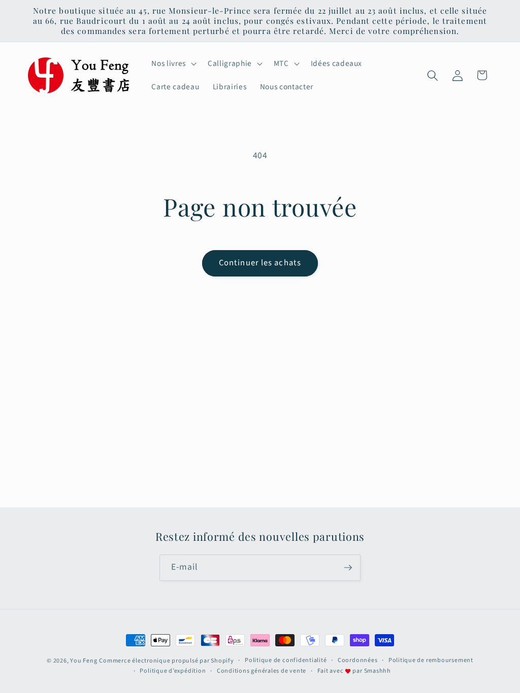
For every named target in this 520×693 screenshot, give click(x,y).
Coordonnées (357, 660)
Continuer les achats (260, 263)
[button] (173, 64)
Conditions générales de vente (261, 671)
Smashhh (377, 671)
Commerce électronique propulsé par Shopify (166, 660)
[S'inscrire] (348, 568)
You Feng (83, 660)
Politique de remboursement (430, 660)
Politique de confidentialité (286, 660)
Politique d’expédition (173, 671)
